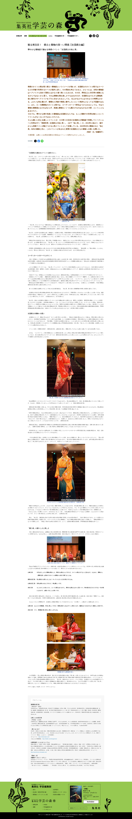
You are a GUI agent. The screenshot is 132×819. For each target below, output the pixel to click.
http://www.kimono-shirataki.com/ (39, 752)
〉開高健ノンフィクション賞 (40, 794)
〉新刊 (33, 789)
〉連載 (33, 807)
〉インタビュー (46, 809)
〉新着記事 (35, 804)
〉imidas (44, 804)
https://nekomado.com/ (43, 736)
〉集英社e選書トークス (58, 794)
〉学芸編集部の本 (47, 807)
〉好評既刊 (55, 789)
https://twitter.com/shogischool (49, 738)
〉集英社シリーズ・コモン (59, 792)
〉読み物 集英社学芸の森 (39, 792)
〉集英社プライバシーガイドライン (77, 808)
